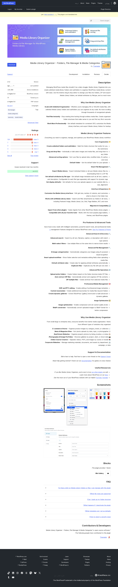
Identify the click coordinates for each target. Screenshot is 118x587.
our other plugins (97, 372)
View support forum (31, 176)
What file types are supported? (100, 494)
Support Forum (106, 356)
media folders (19, 117)
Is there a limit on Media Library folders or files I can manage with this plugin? (84, 488)
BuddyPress (22, 565)
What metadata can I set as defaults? (98, 511)
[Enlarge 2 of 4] (85, 390)
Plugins (87, 562)
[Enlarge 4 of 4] (108, 429)
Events (45, 559)
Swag (45, 565)
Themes (87, 559)
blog (106, 375)
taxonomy (10, 117)
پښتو (91, 575)
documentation (86, 361)
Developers (65, 562)
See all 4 (9, 105)
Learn (67, 556)
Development (73, 74)
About (109, 556)
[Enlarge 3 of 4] (62, 390)
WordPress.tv (64, 565)
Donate (44, 562)
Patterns (87, 565)
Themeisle (96, 66)
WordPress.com (21, 556)
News (109, 559)
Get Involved (44, 556)
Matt (24, 559)
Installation (86, 74)
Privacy (108, 565)
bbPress (23, 562)
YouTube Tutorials (102, 378)
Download (12, 65)
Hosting (108, 562)
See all (9, 156)
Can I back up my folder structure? (99, 499)
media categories (13, 113)
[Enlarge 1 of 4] (108, 390)
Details (106, 74)
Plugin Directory (106, 9)
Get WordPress (9, 3)
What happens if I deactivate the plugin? (97, 505)
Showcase (86, 556)
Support (10, 74)
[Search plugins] (91, 20)
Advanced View (33, 122)
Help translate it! (47, 14)
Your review (34, 156)
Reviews (97, 74)
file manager (11, 110)
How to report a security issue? (100, 517)
